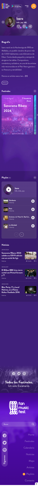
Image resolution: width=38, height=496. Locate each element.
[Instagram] (24, 373)
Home (31, 434)
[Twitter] (19, 373)
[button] (18, 26)
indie (18, 22)
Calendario (29, 448)
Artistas (30, 467)
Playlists (30, 474)
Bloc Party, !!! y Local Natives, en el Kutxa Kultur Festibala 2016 (11, 290)
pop (22, 22)
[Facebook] (13, 373)
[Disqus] (19, 333)
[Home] (6, 9)
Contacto (29, 480)
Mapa (31, 461)
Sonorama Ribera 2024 (15, 108)
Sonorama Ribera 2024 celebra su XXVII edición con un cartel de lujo (12, 255)
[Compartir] (30, 26)
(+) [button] (26, 76)
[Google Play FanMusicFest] (16, 6)
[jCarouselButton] (37, 114)
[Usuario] (33, 6)
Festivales (29, 441)
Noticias (30, 454)
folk (25, 22)
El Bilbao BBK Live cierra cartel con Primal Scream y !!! (12, 273)
